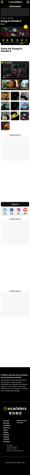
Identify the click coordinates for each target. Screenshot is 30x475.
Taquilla (6, 437)
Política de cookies (12, 449)
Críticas (6, 439)
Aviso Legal (10, 445)
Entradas (6, 442)
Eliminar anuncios (15, 6)
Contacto (20, 423)
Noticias (6, 423)
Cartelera (6, 425)
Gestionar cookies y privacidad (15, 451)
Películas (10, 18)
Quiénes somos (22, 420)
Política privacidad (12, 447)
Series (5, 430)
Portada (3, 18)
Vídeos (5, 432)
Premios (6, 435)
